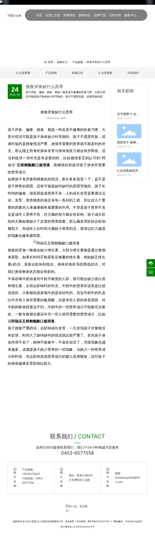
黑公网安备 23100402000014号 (77, 526)
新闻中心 (62, 62)
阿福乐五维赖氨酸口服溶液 (32, 321)
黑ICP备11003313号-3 (100, 521)
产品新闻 (77, 62)
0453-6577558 (77, 453)
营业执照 (69, 521)
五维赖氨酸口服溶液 (33, 165)
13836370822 (31, 473)
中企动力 (130, 521)
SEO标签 (81, 521)
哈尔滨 (138, 521)
